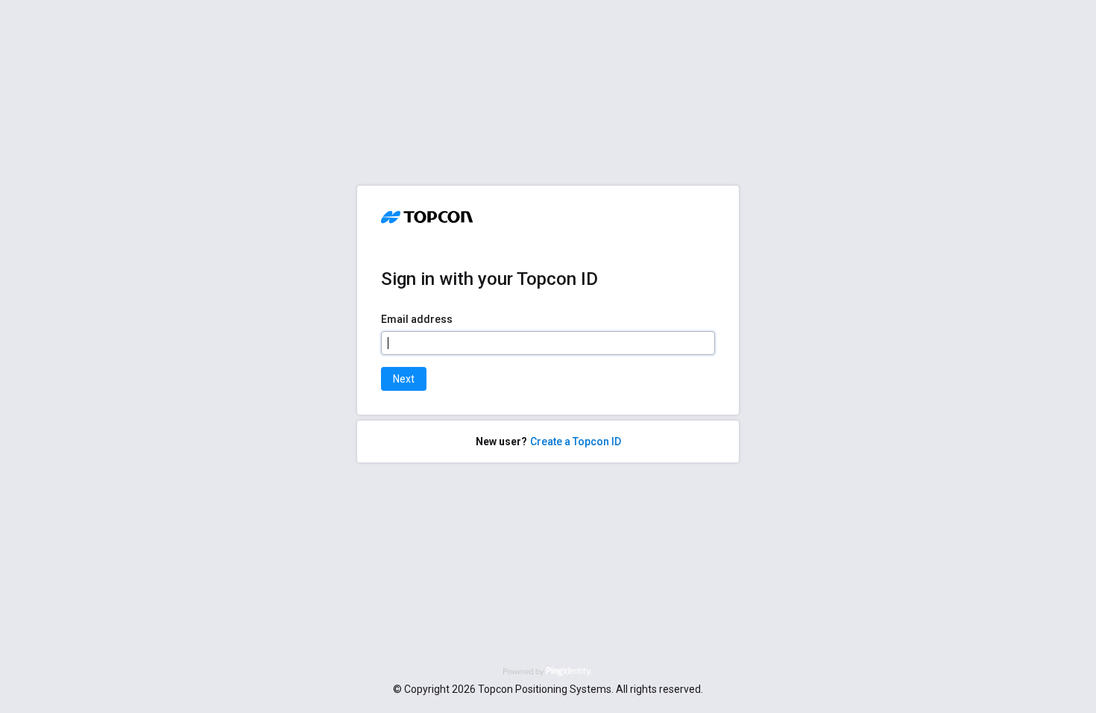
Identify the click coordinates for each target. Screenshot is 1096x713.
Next (404, 379)
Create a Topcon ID (575, 441)
